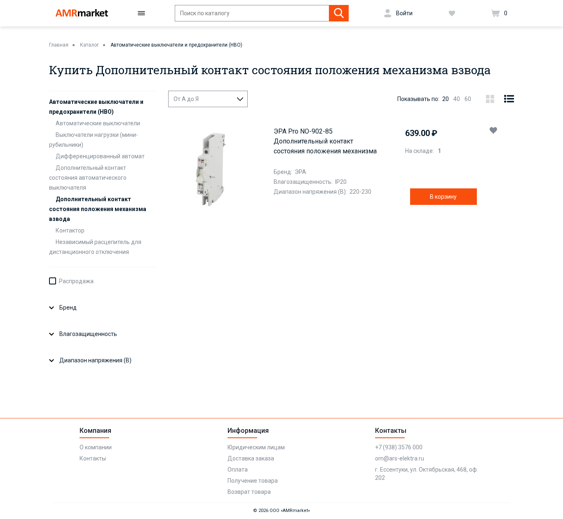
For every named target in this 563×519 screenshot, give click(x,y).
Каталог (89, 45)
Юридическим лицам (256, 447)
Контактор (70, 230)
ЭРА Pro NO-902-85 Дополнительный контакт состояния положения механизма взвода (325, 141)
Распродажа (76, 281)
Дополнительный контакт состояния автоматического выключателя (88, 177)
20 (445, 99)
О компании (96, 447)
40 (456, 99)
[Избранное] (452, 13)
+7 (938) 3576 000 (398, 447)
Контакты (93, 458)
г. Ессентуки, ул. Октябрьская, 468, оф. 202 (426, 473)
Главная (58, 45)
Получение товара (253, 480)
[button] (493, 130)
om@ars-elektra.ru (399, 458)
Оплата (238, 469)
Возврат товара (249, 491)
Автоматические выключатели (98, 123)
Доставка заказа (251, 458)
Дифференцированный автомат (100, 156)
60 (467, 99)
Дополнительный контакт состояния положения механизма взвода (97, 209)
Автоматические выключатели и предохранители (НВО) (176, 45)
